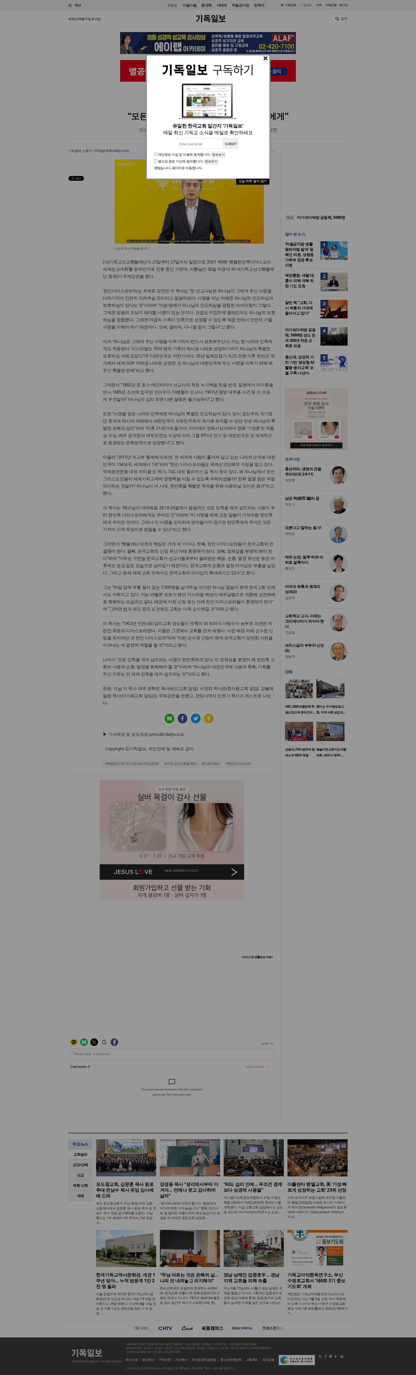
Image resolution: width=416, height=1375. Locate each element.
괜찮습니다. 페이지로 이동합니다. (178, 168)
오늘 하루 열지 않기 (253, 181)
